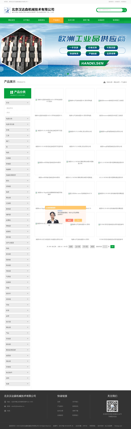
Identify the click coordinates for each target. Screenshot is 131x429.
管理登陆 (92, 426)
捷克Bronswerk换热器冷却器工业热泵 (111, 115)
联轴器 (8, 164)
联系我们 (123, 1)
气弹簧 (8, 276)
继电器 (8, 226)
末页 (92, 246)
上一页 (78, 246)
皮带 (7, 316)
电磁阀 (8, 169)
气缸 (7, 333)
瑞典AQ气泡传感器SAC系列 (80, 239)
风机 (7, 248)
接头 (7, 181)
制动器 (8, 265)
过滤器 (8, 203)
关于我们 (26, 20)
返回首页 (111, 1)
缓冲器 (8, 237)
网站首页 (11, 20)
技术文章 (71, 20)
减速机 (8, 231)
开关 (7, 103)
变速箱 (8, 367)
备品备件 (9, 372)
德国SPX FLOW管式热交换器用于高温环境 (49, 146)
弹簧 (7, 288)
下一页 (85, 246)
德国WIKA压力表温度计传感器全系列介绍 (49, 239)
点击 (27, 103)
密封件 (8, 293)
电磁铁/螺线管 (11, 175)
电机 (7, 152)
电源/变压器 (10, 124)
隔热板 (8, 259)
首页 (70, 246)
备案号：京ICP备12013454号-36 (63, 426)
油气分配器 (10, 243)
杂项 (7, 130)
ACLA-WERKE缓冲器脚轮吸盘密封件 (111, 177)
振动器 (8, 254)
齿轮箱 (8, 299)
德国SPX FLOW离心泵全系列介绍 (80, 146)
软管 (7, 310)
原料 (7, 378)
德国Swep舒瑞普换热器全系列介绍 (111, 146)
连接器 (8, 282)
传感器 (8, 158)
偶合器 (8, 361)
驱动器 (8, 344)
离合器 (8, 197)
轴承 (7, 192)
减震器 (8, 355)
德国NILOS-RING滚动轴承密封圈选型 (111, 208)
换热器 (8, 209)
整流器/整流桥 (11, 350)
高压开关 (10, 108)
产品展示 (56, 20)
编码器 (8, 214)
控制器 (8, 186)
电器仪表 (9, 118)
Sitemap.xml (118, 426)
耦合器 (8, 327)
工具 (7, 135)
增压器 (8, 271)
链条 (7, 384)
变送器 (8, 338)
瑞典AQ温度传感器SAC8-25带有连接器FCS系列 (49, 115)
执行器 (8, 322)
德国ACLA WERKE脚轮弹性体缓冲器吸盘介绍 (80, 177)
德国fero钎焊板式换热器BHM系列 (49, 177)
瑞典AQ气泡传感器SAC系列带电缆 (80, 115)
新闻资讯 (41, 20)
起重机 (8, 220)
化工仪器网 (108, 426)
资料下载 (86, 20)
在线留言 (117, 1)
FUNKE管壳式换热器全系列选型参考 (111, 239)
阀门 (7, 141)
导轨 (7, 305)
